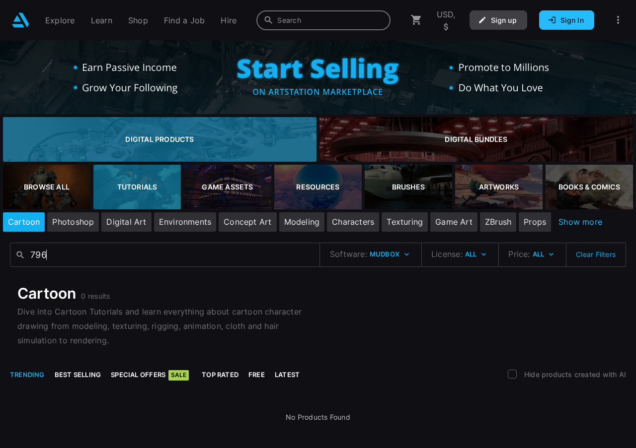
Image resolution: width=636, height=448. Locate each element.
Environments (185, 222)
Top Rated (220, 375)
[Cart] (416, 20)
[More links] (618, 20)
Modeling (302, 222)
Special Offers (148, 375)
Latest (287, 375)
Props (535, 222)
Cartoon (24, 222)
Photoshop (73, 222)
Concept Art (247, 222)
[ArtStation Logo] (20, 20)
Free (256, 375)
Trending (27, 375)
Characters (353, 222)
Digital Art (126, 222)
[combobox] (323, 20)
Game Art (454, 222)
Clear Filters (596, 254)
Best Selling (78, 375)
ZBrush (498, 222)
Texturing (405, 222)
